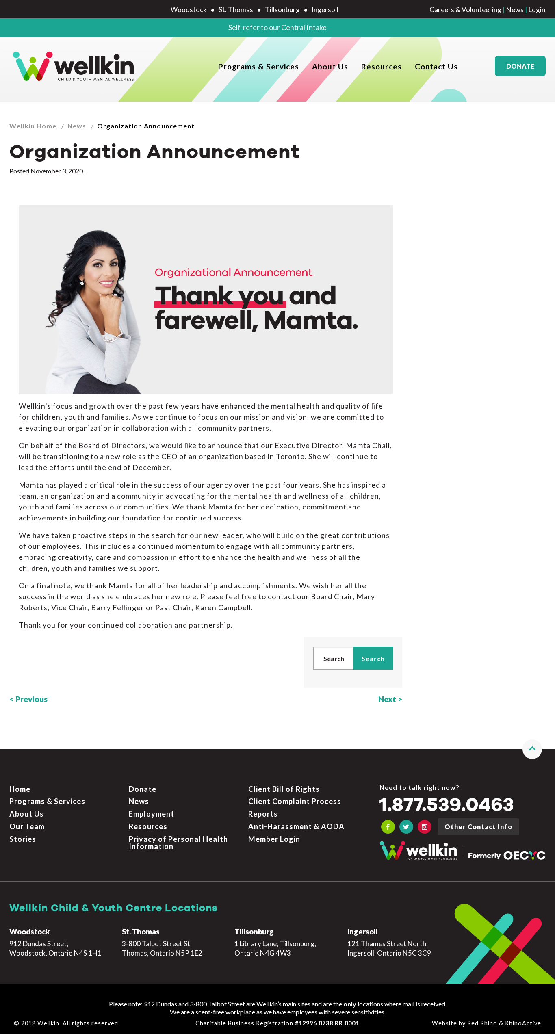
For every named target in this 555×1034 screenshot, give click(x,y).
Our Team (27, 826)
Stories (22, 839)
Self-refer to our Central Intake (277, 27)
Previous (31, 699)
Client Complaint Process (294, 801)
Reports (263, 813)
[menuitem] (259, 66)
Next (387, 699)
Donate (520, 66)
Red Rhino (482, 1023)
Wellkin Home (32, 126)
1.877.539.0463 (446, 805)
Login (537, 9)
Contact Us (436, 66)
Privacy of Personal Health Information (178, 843)
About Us (330, 66)
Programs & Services (258, 66)
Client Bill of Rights (284, 789)
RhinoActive (523, 1023)
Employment (151, 813)
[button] (532, 749)
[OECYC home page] (74, 66)
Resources (381, 66)
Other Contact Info (478, 826)
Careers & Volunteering (465, 9)
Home (19, 789)
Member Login (274, 839)
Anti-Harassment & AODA (296, 826)
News (515, 9)
